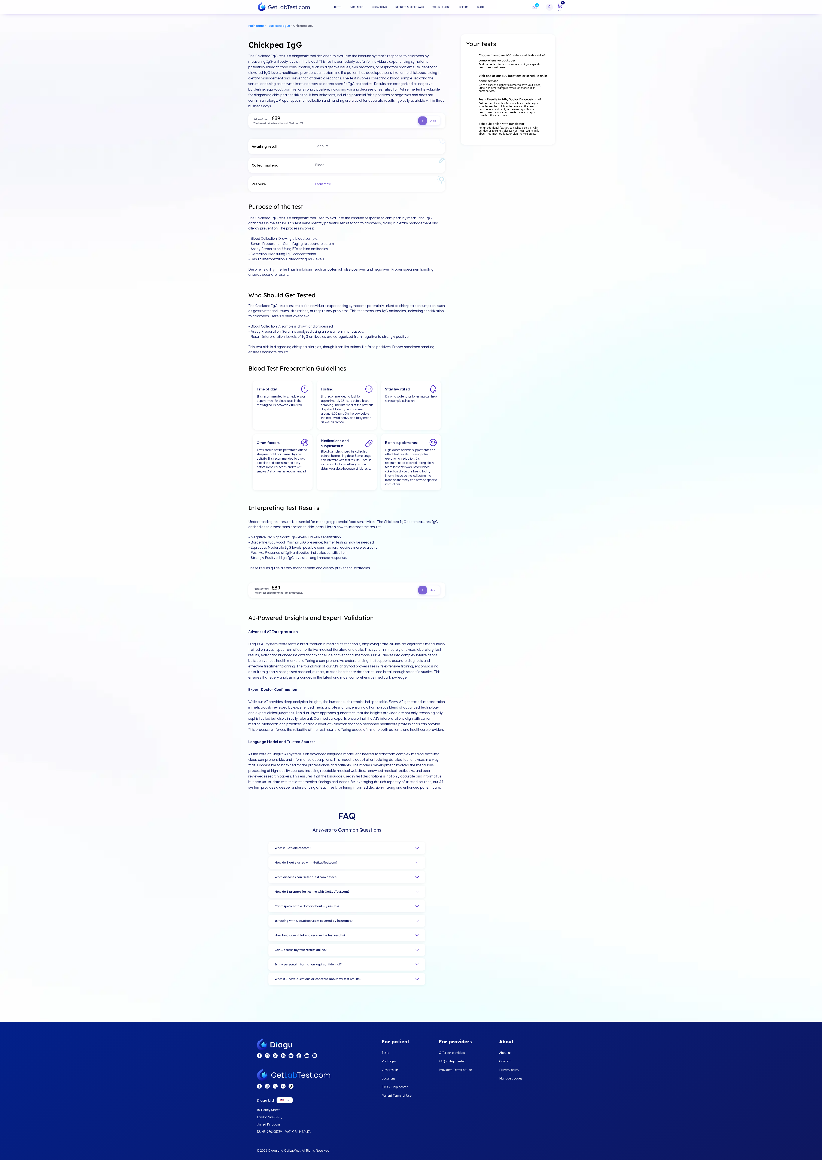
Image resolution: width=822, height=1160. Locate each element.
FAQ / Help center (395, 1087)
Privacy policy (509, 1070)
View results (390, 1070)
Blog (480, 7)
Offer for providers (452, 1053)
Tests (337, 7)
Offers (463, 7)
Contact (505, 1061)
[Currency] (285, 1100)
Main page (256, 26)
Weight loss (441, 7)
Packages (356, 7)
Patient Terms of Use (396, 1095)
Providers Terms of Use (455, 1070)
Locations (379, 7)
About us (505, 1053)
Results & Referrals (409, 7)
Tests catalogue (278, 26)
